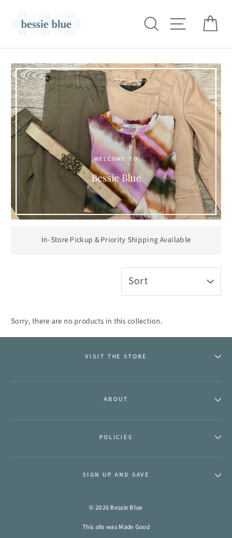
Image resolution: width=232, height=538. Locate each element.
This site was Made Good (116, 527)
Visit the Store (116, 356)
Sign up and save (116, 474)
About (116, 399)
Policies (116, 437)
